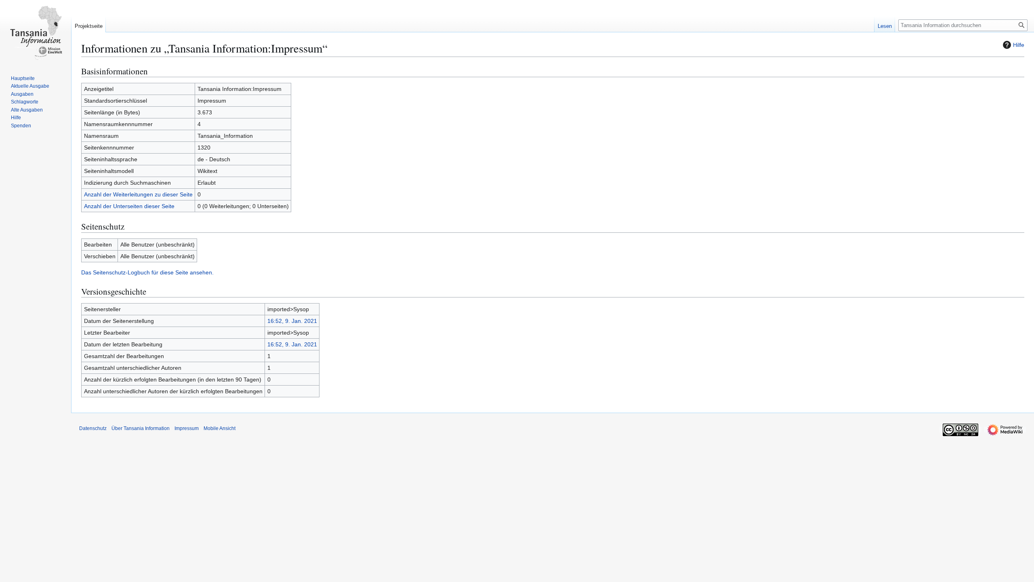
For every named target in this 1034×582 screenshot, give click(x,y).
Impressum (186, 428)
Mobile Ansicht (219, 428)
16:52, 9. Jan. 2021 (292, 321)
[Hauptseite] (35, 32)
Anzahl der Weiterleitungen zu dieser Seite (138, 194)
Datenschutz (93, 428)
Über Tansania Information (140, 428)
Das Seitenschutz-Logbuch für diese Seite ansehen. (147, 272)
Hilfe (1018, 45)
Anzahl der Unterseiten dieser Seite (129, 206)
